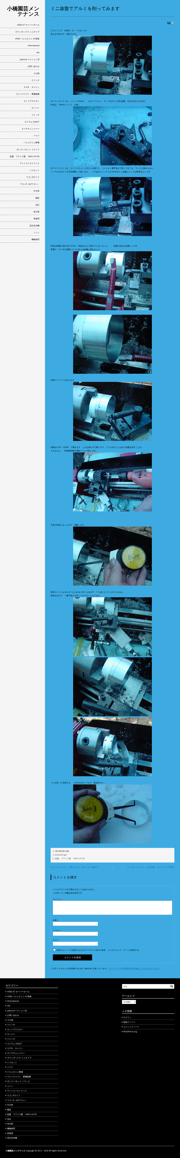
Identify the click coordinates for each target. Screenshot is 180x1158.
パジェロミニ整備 (31, 142)
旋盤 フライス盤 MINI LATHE (24, 156)
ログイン (127, 1017)
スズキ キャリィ (31, 87)
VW (37, 52)
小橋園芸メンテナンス (23, 11)
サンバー (35, 107)
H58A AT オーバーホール (28, 24)
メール (56, 930)
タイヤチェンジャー (30, 128)
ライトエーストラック (29, 163)
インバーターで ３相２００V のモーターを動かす (76, 867)
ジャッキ (35, 114)
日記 (37, 204)
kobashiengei (61, 854)
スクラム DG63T (31, 121)
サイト (56, 940)
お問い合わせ (33, 66)
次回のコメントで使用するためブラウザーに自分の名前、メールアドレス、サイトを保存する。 (98, 950)
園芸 (37, 198)
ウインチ (35, 80)
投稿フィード (129, 1022)
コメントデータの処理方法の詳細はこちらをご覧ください (133, 968)
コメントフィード (131, 1026)
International (33, 45)
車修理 (36, 218)
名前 (55, 920)
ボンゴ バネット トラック (28, 149)
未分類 (36, 211)
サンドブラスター (31, 101)
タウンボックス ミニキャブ (27, 31)
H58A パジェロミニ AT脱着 (27, 38)
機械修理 (35, 239)
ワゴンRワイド (32, 177)
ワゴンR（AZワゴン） (29, 184)
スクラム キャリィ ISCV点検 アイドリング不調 (149, 867)
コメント (57, 899)
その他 (36, 73)
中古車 (36, 191)
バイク (36, 135)
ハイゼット (34, 170)
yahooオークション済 (29, 59)
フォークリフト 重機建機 (27, 94)
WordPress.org (130, 1031)
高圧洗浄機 (34, 225)
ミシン (36, 232)
